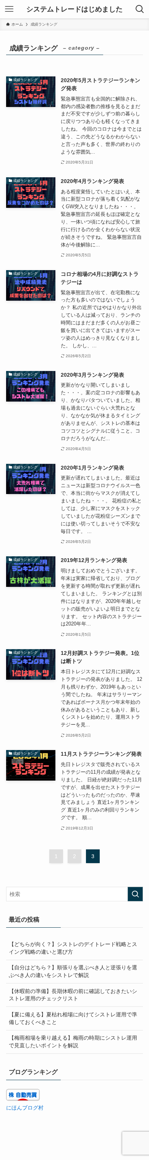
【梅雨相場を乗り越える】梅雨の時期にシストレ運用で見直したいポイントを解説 (73, 1041)
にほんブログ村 (25, 1108)
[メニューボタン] (9, 9)
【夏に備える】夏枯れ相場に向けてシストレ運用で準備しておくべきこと (73, 1018)
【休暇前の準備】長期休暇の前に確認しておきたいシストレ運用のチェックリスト (73, 995)
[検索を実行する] (135, 894)
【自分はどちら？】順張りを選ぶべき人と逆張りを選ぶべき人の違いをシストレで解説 (73, 971)
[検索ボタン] (140, 9)
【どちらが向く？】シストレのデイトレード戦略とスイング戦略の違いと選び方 (73, 948)
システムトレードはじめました (74, 9)
